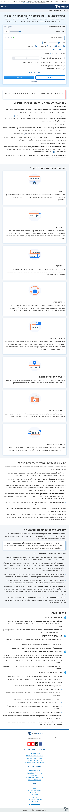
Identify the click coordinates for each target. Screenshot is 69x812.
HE (7, 6)
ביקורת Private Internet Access (34, 777)
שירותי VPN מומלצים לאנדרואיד (34, 762)
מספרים (52, 46)
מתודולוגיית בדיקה (34, 804)
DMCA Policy (34, 801)
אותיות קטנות (30, 46)
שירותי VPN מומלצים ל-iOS (34, 760)
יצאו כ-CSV (18, 77)
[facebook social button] (40, 744)
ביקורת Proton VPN (34, 775)
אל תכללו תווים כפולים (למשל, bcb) (51, 66)
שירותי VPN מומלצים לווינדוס (34, 756)
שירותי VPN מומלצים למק (34, 758)
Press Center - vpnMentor (34, 799)
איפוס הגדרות (34, 81)
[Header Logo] (61, 6)
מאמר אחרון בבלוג (34, 753)
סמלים (60, 46)
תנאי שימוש (34, 794)
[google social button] (32, 744)
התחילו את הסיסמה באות (54, 69)
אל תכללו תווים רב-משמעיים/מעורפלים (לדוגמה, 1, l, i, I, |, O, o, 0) (42, 62)
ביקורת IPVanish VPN (34, 780)
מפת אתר (34, 797)
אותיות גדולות (42, 46)
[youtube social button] (29, 744)
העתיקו (50, 77)
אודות (34, 788)
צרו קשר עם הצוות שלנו (34, 790)
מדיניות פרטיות (34, 792)
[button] (65, 808)
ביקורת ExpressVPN (34, 770)
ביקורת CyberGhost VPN (34, 773)
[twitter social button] (36, 744)
